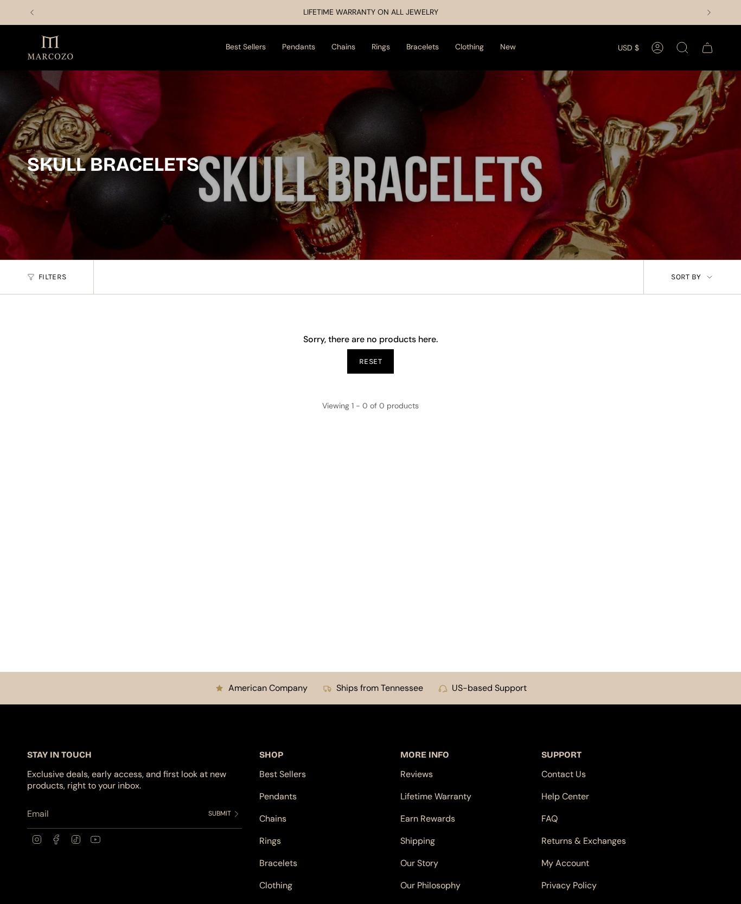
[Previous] (32, 12)
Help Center (565, 796)
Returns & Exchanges (583, 841)
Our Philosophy (430, 885)
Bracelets (278, 863)
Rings (270, 841)
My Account (565, 863)
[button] (298, 47)
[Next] (709, 12)
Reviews (416, 774)
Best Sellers (282, 774)
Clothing (275, 885)
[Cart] (707, 48)
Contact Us (563, 774)
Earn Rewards (427, 818)
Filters (52, 276)
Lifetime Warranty (435, 796)
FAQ (549, 818)
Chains (272, 818)
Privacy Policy (569, 885)
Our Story (419, 863)
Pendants (278, 796)
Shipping (417, 841)
